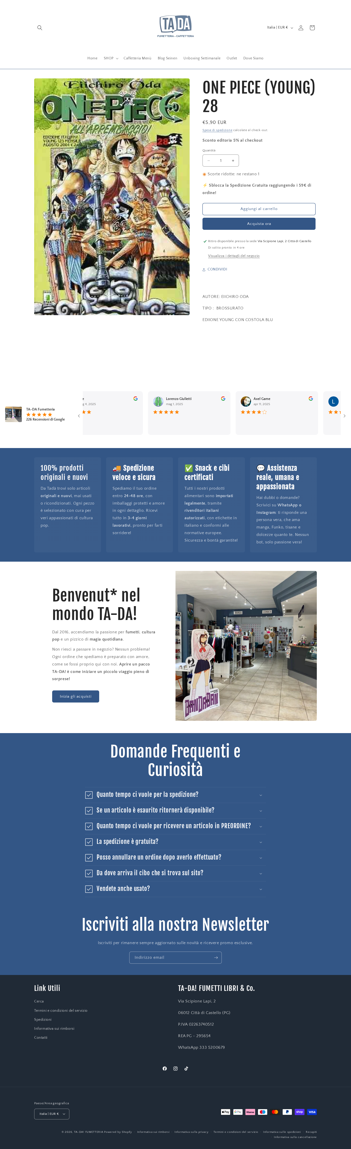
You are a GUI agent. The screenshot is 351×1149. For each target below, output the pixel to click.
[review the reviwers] (112, 400)
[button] (39, 27)
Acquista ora (259, 224)
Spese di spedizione (217, 130)
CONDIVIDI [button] (217, 269)
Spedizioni (43, 1020)
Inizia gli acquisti (75, 696)
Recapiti (311, 1131)
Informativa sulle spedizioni (282, 1131)
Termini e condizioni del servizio (61, 1011)
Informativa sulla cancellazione (295, 1136)
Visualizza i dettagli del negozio (234, 256)
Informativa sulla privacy (191, 1131)
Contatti (41, 1038)
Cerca (39, 1002)
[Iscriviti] (215, 958)
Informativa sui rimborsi (54, 1029)
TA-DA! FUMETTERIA (88, 1131)
